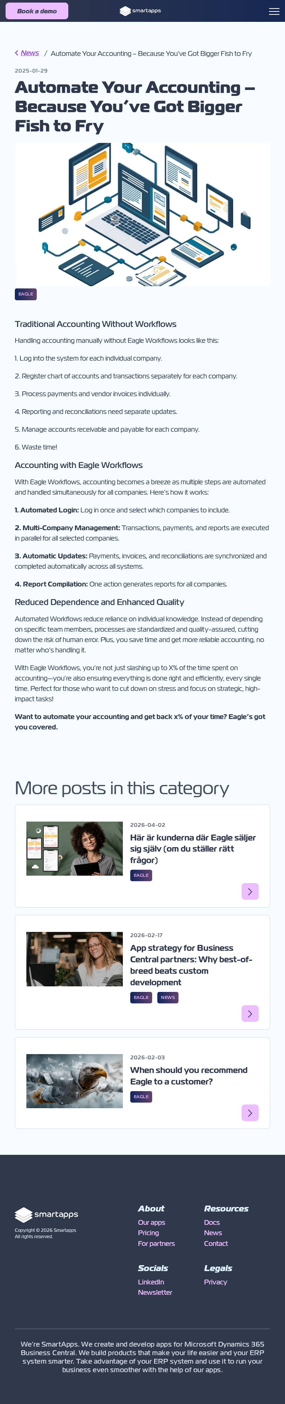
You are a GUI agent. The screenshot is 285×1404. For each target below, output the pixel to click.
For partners (156, 1244)
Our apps (152, 1223)
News (27, 53)
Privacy (215, 1282)
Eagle (26, 294)
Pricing (148, 1233)
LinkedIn (151, 1282)
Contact (216, 1244)
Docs (212, 1223)
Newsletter (155, 1292)
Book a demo (37, 11)
